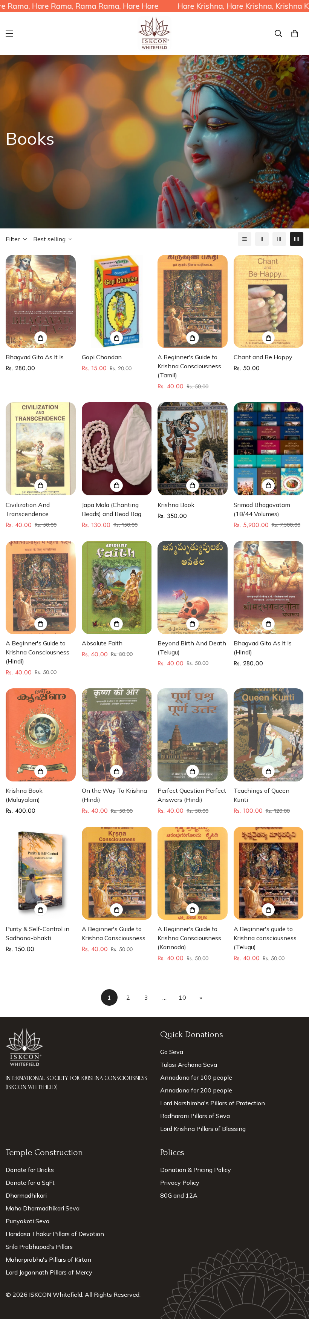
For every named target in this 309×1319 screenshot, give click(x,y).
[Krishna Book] (193, 448)
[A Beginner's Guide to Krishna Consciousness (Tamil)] (193, 301)
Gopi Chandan (102, 357)
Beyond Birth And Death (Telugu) (192, 647)
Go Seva (171, 1052)
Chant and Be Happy (263, 357)
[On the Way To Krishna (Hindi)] (117, 734)
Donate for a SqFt (30, 1182)
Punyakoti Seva (27, 1221)
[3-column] (279, 239)
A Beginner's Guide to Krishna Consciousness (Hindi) (37, 652)
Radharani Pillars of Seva (195, 1116)
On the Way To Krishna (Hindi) (114, 795)
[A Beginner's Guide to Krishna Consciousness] (117, 873)
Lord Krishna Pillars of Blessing (203, 1128)
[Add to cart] (116, 337)
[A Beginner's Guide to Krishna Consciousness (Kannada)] (193, 873)
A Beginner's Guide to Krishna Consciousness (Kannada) (189, 938)
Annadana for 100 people (196, 1077)
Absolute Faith (102, 643)
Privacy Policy (179, 1182)
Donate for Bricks (30, 1169)
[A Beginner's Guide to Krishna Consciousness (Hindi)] (41, 587)
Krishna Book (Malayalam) (24, 795)
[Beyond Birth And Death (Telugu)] (193, 587)
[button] (294, 33)
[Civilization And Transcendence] (41, 448)
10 (182, 997)
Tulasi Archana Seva (188, 1064)
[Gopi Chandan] (117, 301)
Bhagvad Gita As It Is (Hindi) (263, 647)
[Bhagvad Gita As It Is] (41, 301)
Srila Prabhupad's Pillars (39, 1246)
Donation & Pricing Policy (195, 1169)
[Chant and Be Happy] (269, 301)
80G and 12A (178, 1195)
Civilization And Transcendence (28, 509)
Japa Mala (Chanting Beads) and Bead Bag (111, 509)
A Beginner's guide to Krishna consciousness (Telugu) (265, 938)
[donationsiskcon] (154, 33)
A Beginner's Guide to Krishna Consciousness (113, 933)
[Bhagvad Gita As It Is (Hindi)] (269, 587)
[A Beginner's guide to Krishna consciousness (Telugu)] (269, 873)
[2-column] (262, 239)
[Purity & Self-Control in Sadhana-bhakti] (41, 873)
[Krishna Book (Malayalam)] (41, 734)
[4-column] (296, 239)
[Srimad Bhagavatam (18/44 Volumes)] (269, 448)
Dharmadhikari (26, 1195)
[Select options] (40, 337)
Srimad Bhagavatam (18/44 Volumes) (262, 509)
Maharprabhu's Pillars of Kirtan (48, 1259)
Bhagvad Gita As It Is (35, 357)
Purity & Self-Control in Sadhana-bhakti (37, 933)
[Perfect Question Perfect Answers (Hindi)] (193, 734)
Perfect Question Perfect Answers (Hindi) (192, 795)
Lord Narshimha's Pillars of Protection (212, 1103)
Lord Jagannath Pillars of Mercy (49, 1272)
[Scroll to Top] (294, 1278)
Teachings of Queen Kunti (261, 795)
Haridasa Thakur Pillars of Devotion (55, 1234)
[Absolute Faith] (117, 587)
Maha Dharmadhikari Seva (43, 1208)
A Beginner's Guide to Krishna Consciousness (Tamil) (189, 366)
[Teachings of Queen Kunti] (269, 734)
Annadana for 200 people (196, 1090)
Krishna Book (176, 505)
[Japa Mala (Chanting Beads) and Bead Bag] (117, 448)
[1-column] (244, 239)
